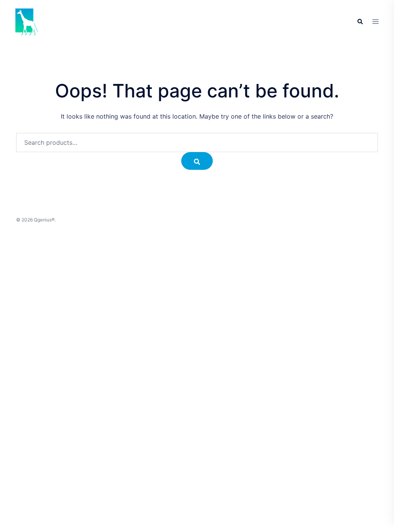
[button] (360, 22)
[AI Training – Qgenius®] (26, 21)
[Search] (197, 161)
